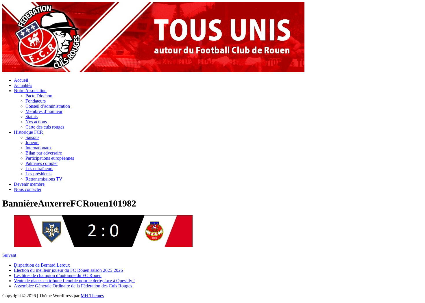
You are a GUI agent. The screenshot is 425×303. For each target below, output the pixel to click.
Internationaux (38, 147)
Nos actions (36, 121)
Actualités (23, 85)
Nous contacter (27, 189)
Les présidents (38, 173)
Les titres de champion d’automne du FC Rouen (57, 275)
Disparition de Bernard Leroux (42, 265)
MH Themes (92, 295)
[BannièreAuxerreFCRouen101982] (103, 245)
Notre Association (30, 90)
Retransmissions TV (43, 178)
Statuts (31, 116)
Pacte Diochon (38, 95)
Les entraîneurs (39, 168)
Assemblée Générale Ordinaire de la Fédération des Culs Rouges (73, 285)
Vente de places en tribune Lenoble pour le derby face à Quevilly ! (74, 280)
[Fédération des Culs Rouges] (153, 70)
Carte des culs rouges (44, 126)
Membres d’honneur (43, 111)
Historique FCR (28, 132)
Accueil (21, 80)
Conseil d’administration (47, 106)
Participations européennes (49, 158)
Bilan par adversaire (43, 152)
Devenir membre (29, 184)
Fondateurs (35, 100)
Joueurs (32, 142)
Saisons (32, 137)
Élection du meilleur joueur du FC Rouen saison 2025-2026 (68, 270)
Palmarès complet (41, 163)
